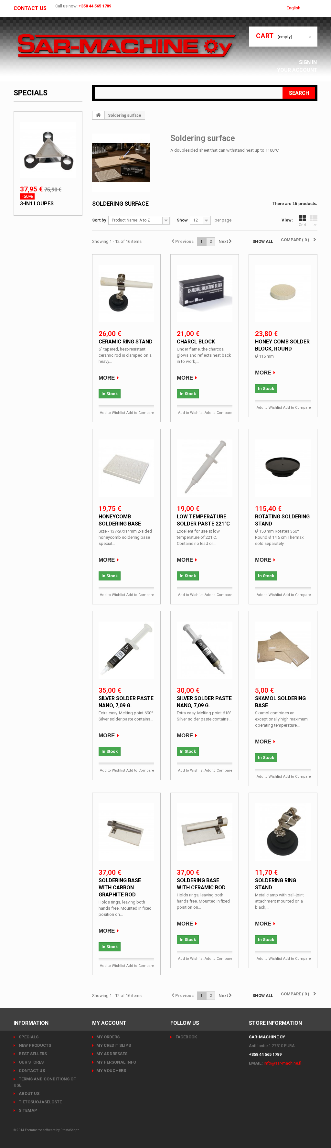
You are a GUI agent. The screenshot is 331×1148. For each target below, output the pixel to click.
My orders (108, 1036)
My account (109, 1023)
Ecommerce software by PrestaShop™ (52, 1130)
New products (34, 1045)
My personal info (116, 1062)
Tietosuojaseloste (40, 1101)
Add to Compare (140, 413)
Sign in (308, 62)
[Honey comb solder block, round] (283, 292)
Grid (302, 225)
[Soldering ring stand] (283, 831)
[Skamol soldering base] (283, 649)
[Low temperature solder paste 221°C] (204, 467)
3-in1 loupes (37, 203)
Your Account (297, 70)
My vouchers (111, 1070)
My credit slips (113, 1045)
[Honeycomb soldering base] (126, 467)
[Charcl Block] (204, 292)
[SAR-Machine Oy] (127, 46)
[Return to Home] (98, 115)
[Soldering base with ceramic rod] (204, 831)
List (313, 225)
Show (182, 220)
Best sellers (32, 1053)
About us (28, 1093)
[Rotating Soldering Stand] (283, 467)
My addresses (111, 1053)
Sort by (99, 220)
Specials (31, 93)
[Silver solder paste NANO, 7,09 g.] (126, 649)
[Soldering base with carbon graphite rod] (126, 831)
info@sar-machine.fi (282, 1063)
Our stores (31, 1062)
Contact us (30, 8)
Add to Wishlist (112, 413)
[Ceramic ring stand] (126, 292)
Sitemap (27, 1110)
